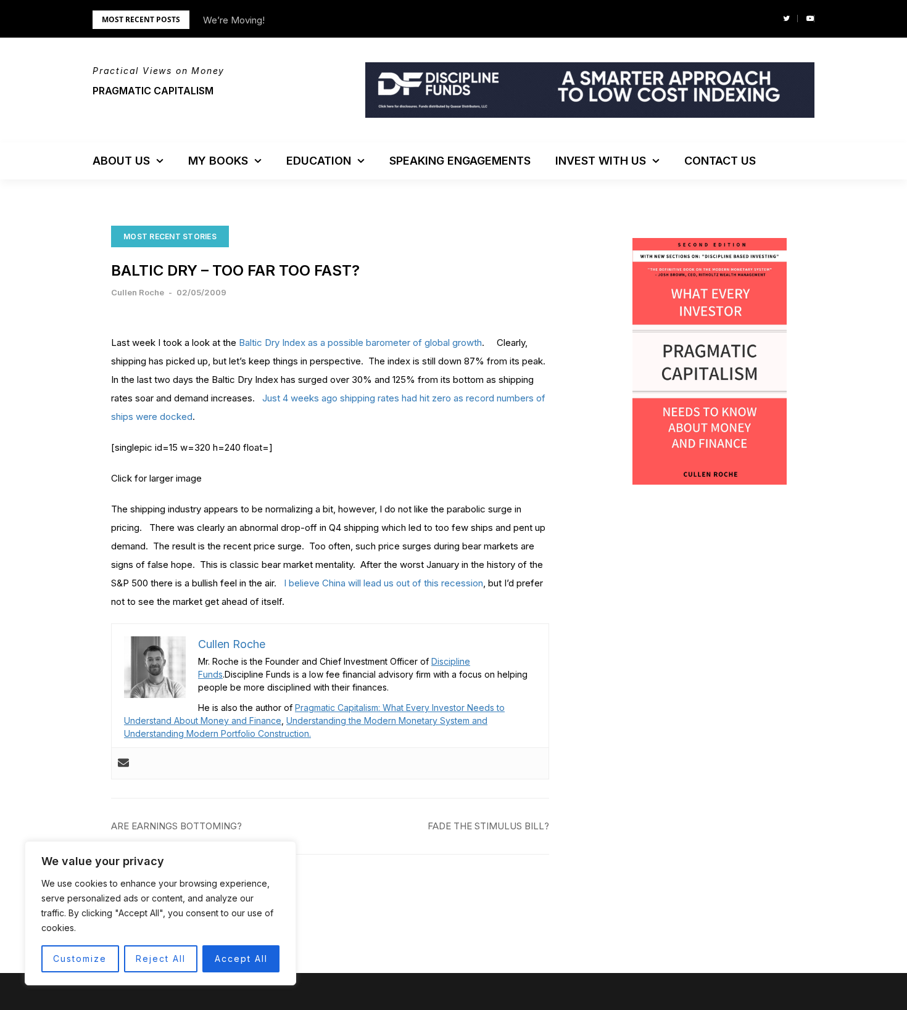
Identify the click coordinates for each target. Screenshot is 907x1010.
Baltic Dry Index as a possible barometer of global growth (360, 342)
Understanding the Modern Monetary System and (386, 720)
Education (318, 160)
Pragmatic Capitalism (153, 90)
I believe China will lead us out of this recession (383, 583)
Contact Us (720, 160)
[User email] (123, 763)
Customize (80, 958)
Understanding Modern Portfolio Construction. (217, 733)
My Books (218, 160)
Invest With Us (600, 160)
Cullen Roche (137, 292)
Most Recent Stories (170, 236)
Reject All (161, 958)
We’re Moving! (234, 20)
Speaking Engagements (460, 160)
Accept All (241, 958)
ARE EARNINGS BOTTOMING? (176, 826)
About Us (121, 160)
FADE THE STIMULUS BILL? (488, 826)
